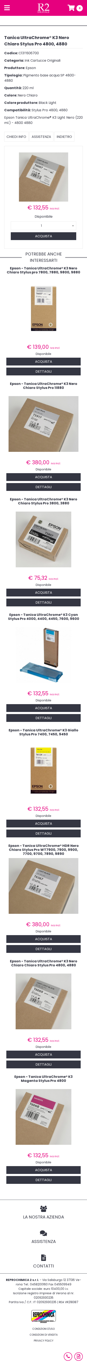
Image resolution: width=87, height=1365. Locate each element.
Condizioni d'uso (43, 1329)
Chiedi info (16, 136)
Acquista (43, 236)
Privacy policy (43, 1340)
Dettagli (43, 371)
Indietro (64, 136)
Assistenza (41, 136)
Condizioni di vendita (44, 1334)
